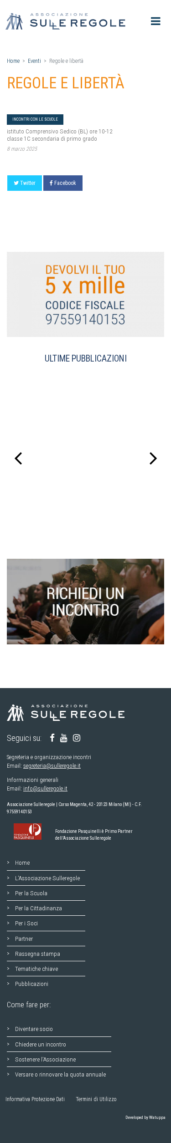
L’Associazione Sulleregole (47, 878)
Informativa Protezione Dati (35, 1099)
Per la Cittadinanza (38, 908)
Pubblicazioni (31, 983)
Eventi (34, 61)
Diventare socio (34, 1028)
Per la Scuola (31, 893)
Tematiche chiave (36, 968)
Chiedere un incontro (40, 1044)
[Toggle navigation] (156, 21)
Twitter (28, 183)
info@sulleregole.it (45, 788)
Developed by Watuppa (145, 1117)
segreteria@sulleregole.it (52, 765)
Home (13, 61)
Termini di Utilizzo (96, 1099)
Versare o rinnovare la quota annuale (60, 1074)
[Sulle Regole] (67, 21)
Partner (24, 938)
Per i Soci (26, 923)
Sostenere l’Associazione (45, 1059)
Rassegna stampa (37, 953)
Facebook (65, 183)
